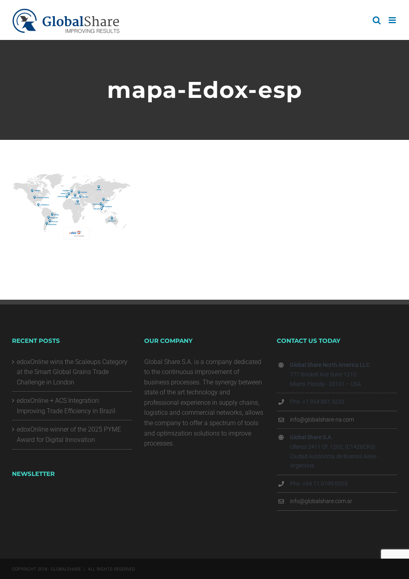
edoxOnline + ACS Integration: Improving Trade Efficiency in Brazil (66, 406)
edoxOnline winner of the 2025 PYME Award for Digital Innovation (69, 435)
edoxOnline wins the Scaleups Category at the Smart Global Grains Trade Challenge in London (72, 372)
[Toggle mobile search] (377, 20)
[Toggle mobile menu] (393, 20)
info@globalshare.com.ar (321, 501)
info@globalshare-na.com (322, 419)
